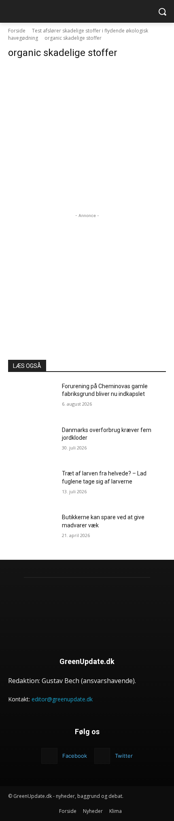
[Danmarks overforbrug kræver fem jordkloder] (31, 443)
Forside (16, 30)
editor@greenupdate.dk (62, 699)
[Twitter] (102, 756)
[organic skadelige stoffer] (87, 111)
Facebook (74, 755)
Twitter (124, 755)
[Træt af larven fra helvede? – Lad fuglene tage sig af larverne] (31, 486)
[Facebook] (49, 756)
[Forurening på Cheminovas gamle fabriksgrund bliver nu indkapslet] (31, 399)
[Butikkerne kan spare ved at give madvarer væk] (31, 530)
